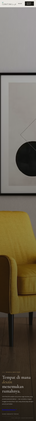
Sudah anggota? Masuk (10, 414)
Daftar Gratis (29, 3)
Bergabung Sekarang (9, 410)
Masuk (20, 3)
